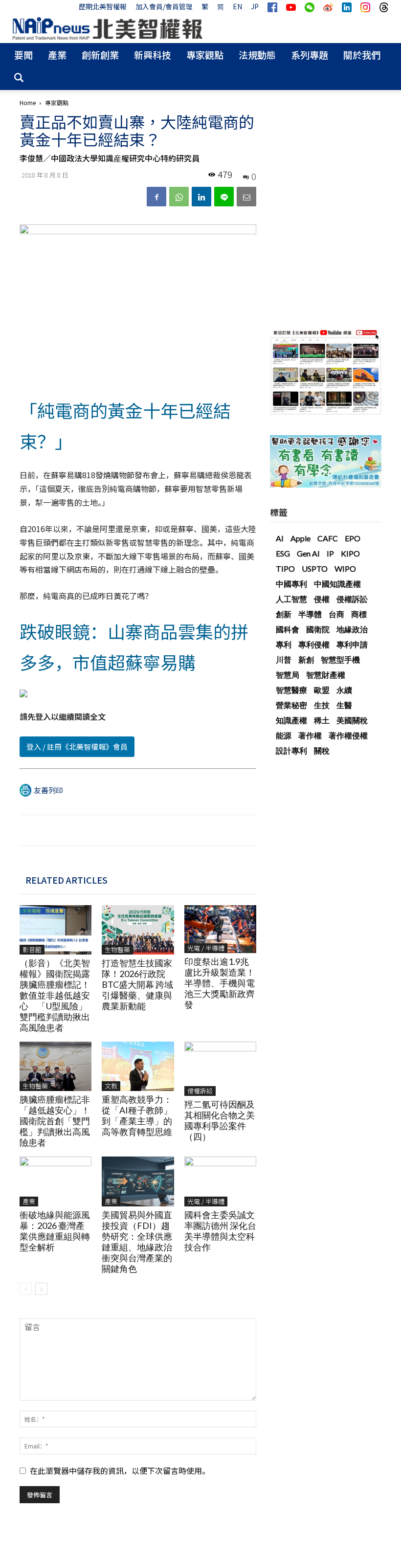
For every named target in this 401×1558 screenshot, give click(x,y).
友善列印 (48, 790)
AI (280, 538)
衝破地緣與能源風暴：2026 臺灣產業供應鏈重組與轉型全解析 (55, 1230)
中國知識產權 (337, 583)
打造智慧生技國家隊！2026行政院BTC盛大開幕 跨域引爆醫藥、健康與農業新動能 (137, 984)
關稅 (322, 750)
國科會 (287, 629)
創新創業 (100, 54)
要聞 (23, 54)
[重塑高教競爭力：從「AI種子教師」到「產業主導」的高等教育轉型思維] (138, 1066)
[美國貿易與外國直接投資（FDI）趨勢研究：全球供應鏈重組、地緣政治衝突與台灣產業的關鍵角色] (138, 1181)
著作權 (310, 735)
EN (237, 6)
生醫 (344, 705)
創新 (283, 614)
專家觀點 (204, 54)
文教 (111, 1086)
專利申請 (352, 644)
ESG (283, 553)
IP (330, 553)
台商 (336, 614)
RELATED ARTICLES (66, 879)
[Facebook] (156, 196)
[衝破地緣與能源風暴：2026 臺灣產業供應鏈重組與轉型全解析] (55, 1181)
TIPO (285, 568)
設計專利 (291, 750)
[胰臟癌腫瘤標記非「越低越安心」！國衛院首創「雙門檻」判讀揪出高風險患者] (55, 1066)
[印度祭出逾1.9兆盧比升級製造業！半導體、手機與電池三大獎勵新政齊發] (220, 929)
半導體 (310, 614)
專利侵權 (314, 644)
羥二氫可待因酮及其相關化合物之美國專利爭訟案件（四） (219, 1120)
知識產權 (291, 720)
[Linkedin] (201, 196)
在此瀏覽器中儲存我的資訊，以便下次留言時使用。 (120, 1470)
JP (255, 6)
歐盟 (322, 689)
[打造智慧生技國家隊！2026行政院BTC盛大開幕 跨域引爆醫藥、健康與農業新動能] (138, 930)
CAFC (327, 538)
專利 (283, 644)
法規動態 (257, 54)
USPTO (315, 568)
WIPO (345, 568)
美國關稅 (352, 720)
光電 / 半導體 (205, 948)
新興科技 (152, 54)
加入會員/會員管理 (164, 6)
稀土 (322, 720)
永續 (344, 689)
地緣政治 (352, 629)
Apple (300, 538)
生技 (322, 705)
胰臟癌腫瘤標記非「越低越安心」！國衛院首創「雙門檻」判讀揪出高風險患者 (55, 1121)
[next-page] (41, 1289)
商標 (359, 614)
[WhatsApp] (179, 196)
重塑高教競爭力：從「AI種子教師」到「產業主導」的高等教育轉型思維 (137, 1115)
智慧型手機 (340, 659)
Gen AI (308, 553)
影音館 (32, 949)
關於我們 (361, 54)
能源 (283, 735)
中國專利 (291, 583)
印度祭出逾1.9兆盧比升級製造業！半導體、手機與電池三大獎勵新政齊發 (219, 983)
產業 (57, 54)
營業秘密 (291, 705)
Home (28, 102)
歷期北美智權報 (103, 6)
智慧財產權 (325, 674)
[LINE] (224, 196)
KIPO (350, 553)
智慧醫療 (291, 689)
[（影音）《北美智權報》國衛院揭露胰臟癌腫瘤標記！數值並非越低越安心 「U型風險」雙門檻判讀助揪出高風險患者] (55, 930)
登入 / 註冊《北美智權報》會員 (77, 746)
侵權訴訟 (200, 1090)
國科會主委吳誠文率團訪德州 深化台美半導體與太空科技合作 (220, 1230)
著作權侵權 (348, 735)
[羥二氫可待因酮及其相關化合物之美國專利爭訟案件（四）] (220, 1068)
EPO (352, 538)
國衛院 (318, 629)
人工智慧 (291, 598)
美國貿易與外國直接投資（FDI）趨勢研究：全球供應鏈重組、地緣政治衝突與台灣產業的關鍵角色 (137, 1241)
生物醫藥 (117, 949)
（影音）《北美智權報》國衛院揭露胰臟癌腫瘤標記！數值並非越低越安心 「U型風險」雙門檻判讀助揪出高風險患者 (55, 995)
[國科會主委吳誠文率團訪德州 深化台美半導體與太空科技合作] (220, 1181)
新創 (306, 659)
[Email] (246, 196)
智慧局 (287, 674)
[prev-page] (26, 1289)
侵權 (322, 598)
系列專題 (309, 54)
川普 (283, 659)
